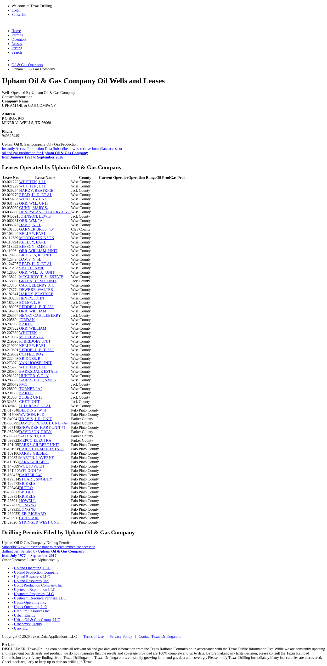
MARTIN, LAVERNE (36, 458)
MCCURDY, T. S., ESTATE (41, 277)
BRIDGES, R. (30, 358)
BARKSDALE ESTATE (38, 371)
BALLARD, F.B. (32, 436)
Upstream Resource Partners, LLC (40, 598)
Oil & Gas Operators (27, 65)
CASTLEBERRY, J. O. (37, 285)
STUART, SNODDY (35, 479)
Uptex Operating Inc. (30, 602)
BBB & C (26, 492)
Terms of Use (93, 636)
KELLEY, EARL (32, 233)
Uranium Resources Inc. (32, 611)
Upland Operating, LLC (32, 568)
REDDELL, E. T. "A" (36, 307)
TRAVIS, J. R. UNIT (35, 419)
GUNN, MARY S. (33, 208)
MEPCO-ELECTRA (35, 440)
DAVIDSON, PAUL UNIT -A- (43, 423)
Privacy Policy (121, 636)
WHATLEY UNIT (33, 199)
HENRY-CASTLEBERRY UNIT (45, 212)
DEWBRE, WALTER (36, 290)
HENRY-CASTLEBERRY (40, 315)
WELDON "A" (31, 470)
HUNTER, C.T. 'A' (34, 376)
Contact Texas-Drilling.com (159, 636)
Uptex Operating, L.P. (30, 607)
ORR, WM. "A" (31, 221)
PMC (23, 384)
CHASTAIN (29, 518)
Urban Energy (24, 615)
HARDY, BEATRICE (36, 190)
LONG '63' (27, 505)
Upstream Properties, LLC (34, 594)
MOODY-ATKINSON (36, 238)
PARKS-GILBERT (34, 453)
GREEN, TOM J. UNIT (37, 281)
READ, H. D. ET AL (35, 195)
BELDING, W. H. (33, 410)
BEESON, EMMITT (35, 246)
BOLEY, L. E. (30, 302)
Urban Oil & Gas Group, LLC (37, 620)
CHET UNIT (29, 402)
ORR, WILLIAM (32, 311)
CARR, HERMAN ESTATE (41, 449)
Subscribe (18, 14)
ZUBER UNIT (30, 397)
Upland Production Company (36, 572)
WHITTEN (28, 333)
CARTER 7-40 (30, 475)
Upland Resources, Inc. (31, 581)
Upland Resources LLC (32, 577)
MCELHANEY (31, 337)
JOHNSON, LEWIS (35, 216)
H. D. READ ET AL (35, 406)
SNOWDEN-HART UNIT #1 (42, 427)
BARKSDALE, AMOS (37, 380)
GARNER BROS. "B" (37, 229)
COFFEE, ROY (31, 354)
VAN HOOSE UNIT (35, 363)
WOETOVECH (31, 466)
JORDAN (27, 320)
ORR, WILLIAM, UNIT (38, 251)
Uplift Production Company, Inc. (38, 585)
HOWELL (27, 501)
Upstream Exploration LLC (35, 589)
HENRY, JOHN (31, 298)
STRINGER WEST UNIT (39, 522)
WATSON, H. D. (32, 414)
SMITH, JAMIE (31, 268)
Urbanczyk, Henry (28, 624)
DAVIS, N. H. (30, 225)
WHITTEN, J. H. (32, 182)
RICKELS (27, 483)
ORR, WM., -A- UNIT (37, 272)
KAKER (26, 324)
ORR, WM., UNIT (33, 203)
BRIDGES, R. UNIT (35, 255)
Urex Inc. (21, 628)
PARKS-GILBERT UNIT (39, 445)
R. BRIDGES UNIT (35, 341)
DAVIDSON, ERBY (35, 432)
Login (16, 10)
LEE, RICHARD (32, 514)
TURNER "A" (30, 389)
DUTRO (26, 488)
